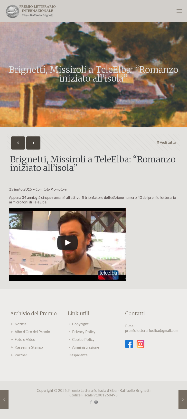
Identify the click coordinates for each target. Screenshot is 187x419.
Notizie (21, 324)
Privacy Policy (83, 331)
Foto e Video (25, 339)
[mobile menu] (179, 11)
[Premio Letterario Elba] (30, 11)
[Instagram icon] (96, 402)
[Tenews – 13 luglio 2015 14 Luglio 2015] (4, 399)
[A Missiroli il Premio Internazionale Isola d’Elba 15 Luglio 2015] (182, 399)
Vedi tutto (168, 142)
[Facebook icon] (91, 402)
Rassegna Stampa (29, 347)
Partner (21, 355)
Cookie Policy (83, 339)
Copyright (80, 324)
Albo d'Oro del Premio (32, 331)
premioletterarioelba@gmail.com (151, 330)
